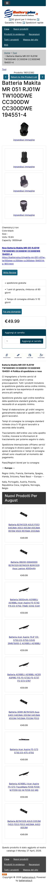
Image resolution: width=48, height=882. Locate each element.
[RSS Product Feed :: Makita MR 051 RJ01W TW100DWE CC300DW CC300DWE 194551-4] (4, 874)
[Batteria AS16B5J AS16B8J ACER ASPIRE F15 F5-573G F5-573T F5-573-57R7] (24, 664)
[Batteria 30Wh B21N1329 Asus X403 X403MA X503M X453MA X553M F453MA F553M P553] (24, 702)
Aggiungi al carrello (31, 341)
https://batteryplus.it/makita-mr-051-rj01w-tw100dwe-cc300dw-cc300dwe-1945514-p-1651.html (23, 260)
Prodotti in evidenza (14, 34)
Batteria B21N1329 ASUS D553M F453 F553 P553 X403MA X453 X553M (24, 824)
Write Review (9, 272)
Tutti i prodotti (11, 39)
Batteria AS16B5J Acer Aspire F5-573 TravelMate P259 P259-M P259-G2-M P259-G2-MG (24, 786)
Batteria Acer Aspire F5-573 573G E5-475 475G (24, 751)
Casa (6, 29)
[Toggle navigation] (7, 3)
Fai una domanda (12, 311)
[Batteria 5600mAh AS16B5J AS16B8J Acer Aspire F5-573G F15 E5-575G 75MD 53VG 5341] (24, 589)
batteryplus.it (28, 877)
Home (7, 53)
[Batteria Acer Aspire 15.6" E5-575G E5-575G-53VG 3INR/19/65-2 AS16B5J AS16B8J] (24, 627)
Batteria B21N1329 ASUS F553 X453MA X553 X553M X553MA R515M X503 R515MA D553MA (24, 527)
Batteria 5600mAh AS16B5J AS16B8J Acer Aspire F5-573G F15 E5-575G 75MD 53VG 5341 (24, 602)
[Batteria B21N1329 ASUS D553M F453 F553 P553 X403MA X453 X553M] (24, 811)
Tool (15, 53)
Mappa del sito (30, 39)
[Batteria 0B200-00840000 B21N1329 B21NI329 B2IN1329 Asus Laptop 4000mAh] (24, 552)
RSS (6, 45)
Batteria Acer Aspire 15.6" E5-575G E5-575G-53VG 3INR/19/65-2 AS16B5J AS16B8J (24, 640)
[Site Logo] (24, 14)
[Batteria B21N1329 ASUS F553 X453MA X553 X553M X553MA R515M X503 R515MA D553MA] (24, 514)
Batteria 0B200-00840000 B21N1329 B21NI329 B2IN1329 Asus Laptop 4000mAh (24, 565)
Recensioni (34, 34)
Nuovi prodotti (20, 29)
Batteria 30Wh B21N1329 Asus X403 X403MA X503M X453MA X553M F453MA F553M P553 (24, 715)
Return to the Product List (24, 77)
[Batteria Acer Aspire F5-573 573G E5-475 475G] (24, 739)
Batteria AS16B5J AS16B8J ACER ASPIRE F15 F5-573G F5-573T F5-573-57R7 (24, 677)
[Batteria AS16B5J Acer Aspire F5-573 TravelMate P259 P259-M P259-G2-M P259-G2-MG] (24, 773)
